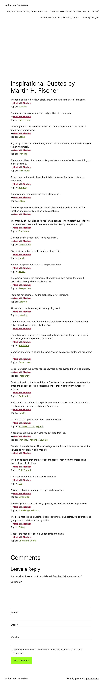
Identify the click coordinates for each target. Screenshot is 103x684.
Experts (39, 426)
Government (25, 120)
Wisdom (35, 510)
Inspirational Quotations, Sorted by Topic (58, 17)
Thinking (23, 153)
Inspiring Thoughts (90, 17)
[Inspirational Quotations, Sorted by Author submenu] (46, 11)
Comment (16, 581)
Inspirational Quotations (16, 5)
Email (14, 624)
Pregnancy (24, 375)
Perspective (25, 288)
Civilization (24, 497)
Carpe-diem (25, 244)
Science (23, 301)
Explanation (24, 396)
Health (22, 258)
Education (24, 231)
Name (14, 612)
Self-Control (25, 470)
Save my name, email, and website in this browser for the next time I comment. (49, 651)
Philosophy (24, 170)
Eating (22, 136)
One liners (24, 540)
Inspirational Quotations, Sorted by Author (26, 11)
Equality (23, 106)
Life (20, 483)
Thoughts (43, 439)
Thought (32, 439)
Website (15, 637)
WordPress (93, 678)
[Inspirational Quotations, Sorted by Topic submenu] (78, 17)
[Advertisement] (51, 49)
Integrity (23, 187)
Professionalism (27, 426)
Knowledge (24, 510)
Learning (23, 315)
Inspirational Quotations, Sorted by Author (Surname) (74, 11)
